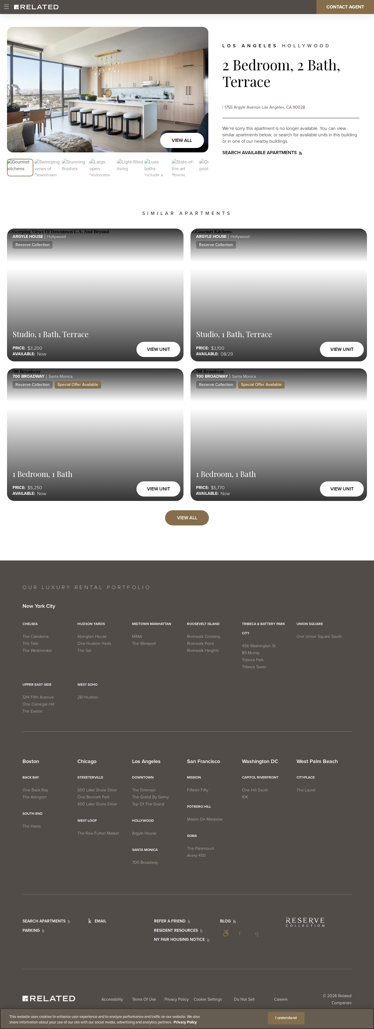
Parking (31, 930)
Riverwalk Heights (203, 650)
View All (182, 140)
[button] (20, 168)
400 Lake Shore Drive (97, 804)
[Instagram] (258, 932)
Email (100, 921)
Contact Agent (345, 7)
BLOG (225, 921)
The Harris (31, 826)
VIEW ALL (187, 518)
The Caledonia (35, 636)
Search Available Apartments (259, 153)
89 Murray (251, 652)
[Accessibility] (225, 932)
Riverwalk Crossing (203, 636)
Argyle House (144, 833)
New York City (38, 606)
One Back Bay (35, 790)
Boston (30, 762)
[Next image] (198, 90)
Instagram (258, 932)
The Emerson (144, 790)
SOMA (192, 836)
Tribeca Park (253, 659)
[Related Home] (36, 7)
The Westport (144, 643)
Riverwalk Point (200, 643)
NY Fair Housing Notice (179, 939)
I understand (286, 1018)
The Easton (32, 711)
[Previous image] (18, 90)
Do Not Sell (244, 999)
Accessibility (225, 932)
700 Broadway (145, 862)
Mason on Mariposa (204, 819)
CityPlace (306, 777)
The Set (84, 650)
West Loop (87, 821)
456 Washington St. (259, 645)
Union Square (310, 624)
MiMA (137, 636)
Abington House (92, 636)
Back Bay (30, 777)
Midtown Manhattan (151, 624)
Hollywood (143, 821)
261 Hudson (87, 697)
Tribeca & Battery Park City (263, 628)
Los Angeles (146, 762)
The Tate (30, 643)
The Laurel (306, 790)
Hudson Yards (91, 624)
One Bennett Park (93, 797)
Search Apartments (43, 921)
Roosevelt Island (203, 624)
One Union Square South (319, 636)
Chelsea (30, 624)
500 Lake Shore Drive (97, 790)
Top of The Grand (148, 804)
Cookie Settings (208, 999)
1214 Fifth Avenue (38, 697)
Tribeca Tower (254, 666)
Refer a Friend (170, 921)
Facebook (242, 932)
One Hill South (255, 790)
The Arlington (34, 797)
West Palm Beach (317, 762)
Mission (194, 777)
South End (32, 814)
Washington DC (260, 762)
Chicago (86, 762)
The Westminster (37, 650)
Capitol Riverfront (260, 777)
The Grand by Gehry (150, 797)
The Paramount (200, 848)
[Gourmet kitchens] (107, 89)
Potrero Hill (199, 807)
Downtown (143, 777)
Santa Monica (145, 850)
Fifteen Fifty (197, 790)
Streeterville (90, 777)
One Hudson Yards (94, 643)
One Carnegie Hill (38, 704)
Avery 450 (196, 855)
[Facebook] (242, 932)
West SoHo (87, 684)
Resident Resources (176, 930)
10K (245, 797)
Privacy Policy (177, 999)
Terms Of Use (144, 999)
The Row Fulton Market (98, 833)
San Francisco (203, 762)
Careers (281, 999)
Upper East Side (36, 684)
